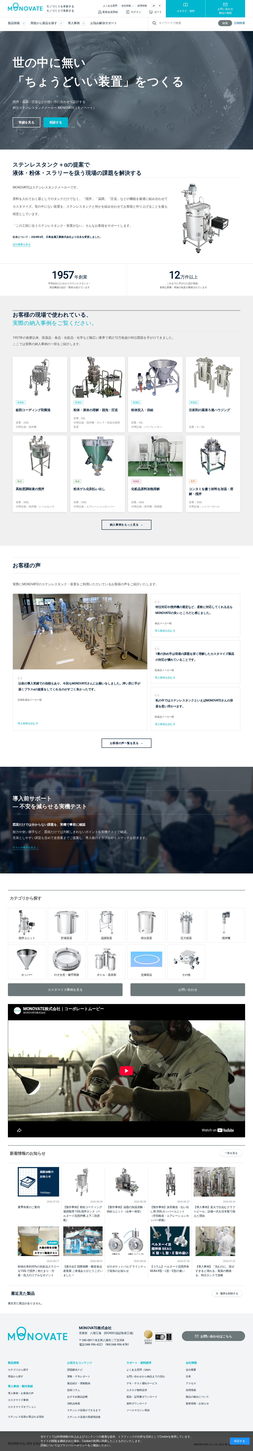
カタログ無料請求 (136, 1390)
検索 (225, 23)
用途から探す (15, 1376)
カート (158, 11)
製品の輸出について (197, 1396)
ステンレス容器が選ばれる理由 (26, 1416)
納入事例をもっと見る (124, 524)
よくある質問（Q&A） (139, 1369)
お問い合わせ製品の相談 (225, 11)
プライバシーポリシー (74, 1445)
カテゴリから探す (18, 1369)
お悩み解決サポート (103, 23)
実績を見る (26, 122)
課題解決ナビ (75, 1369)
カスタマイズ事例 (18, 1399)
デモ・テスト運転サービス (141, 1383)
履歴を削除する (229, 1293)
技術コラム (73, 1390)
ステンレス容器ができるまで (84, 1410)
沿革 (188, 1376)
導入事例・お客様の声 (21, 1393)
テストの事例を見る (24, 847)
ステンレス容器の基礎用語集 (84, 1416)
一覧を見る (231, 1153)
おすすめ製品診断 (77, 1396)
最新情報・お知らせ (197, 1403)
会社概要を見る (22, 244)
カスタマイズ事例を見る (65, 990)
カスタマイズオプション (22, 1406)
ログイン (136, 11)
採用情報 (142, 5)
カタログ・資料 (186, 10)
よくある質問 (110, 5)
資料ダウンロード (136, 1403)
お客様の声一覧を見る (124, 743)
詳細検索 (239, 22)
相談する (55, 122)
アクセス (191, 1383)
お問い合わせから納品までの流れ (145, 1376)
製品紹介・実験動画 (78, 1383)
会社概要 (191, 1369)
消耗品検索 (73, 1403)
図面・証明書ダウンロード (141, 1396)
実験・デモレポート (78, 1376)
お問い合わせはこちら (216, 1336)
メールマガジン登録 (138, 1410)
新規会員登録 (110, 11)
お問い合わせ (187, 990)
